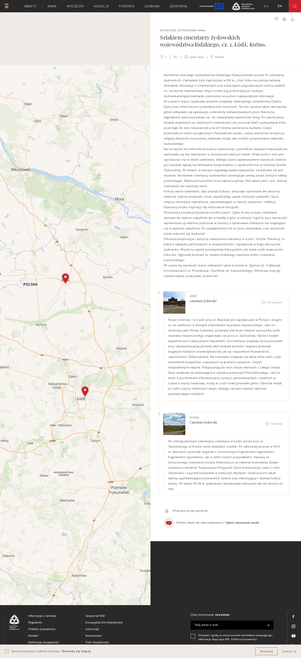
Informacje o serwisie (45, 616)
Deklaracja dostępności (45, 643)
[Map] (75, 335)
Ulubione (153, 6)
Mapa (53, 6)
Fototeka (128, 6)
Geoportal (180, 6)
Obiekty (31, 6)
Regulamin (41, 623)
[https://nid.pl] (13, 622)
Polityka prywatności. (244, 639)
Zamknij (287, 651)
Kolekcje (103, 6)
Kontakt (39, 636)
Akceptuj (266, 651)
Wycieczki (77, 6)
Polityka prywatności (45, 629)
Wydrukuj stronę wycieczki (189, 511)
